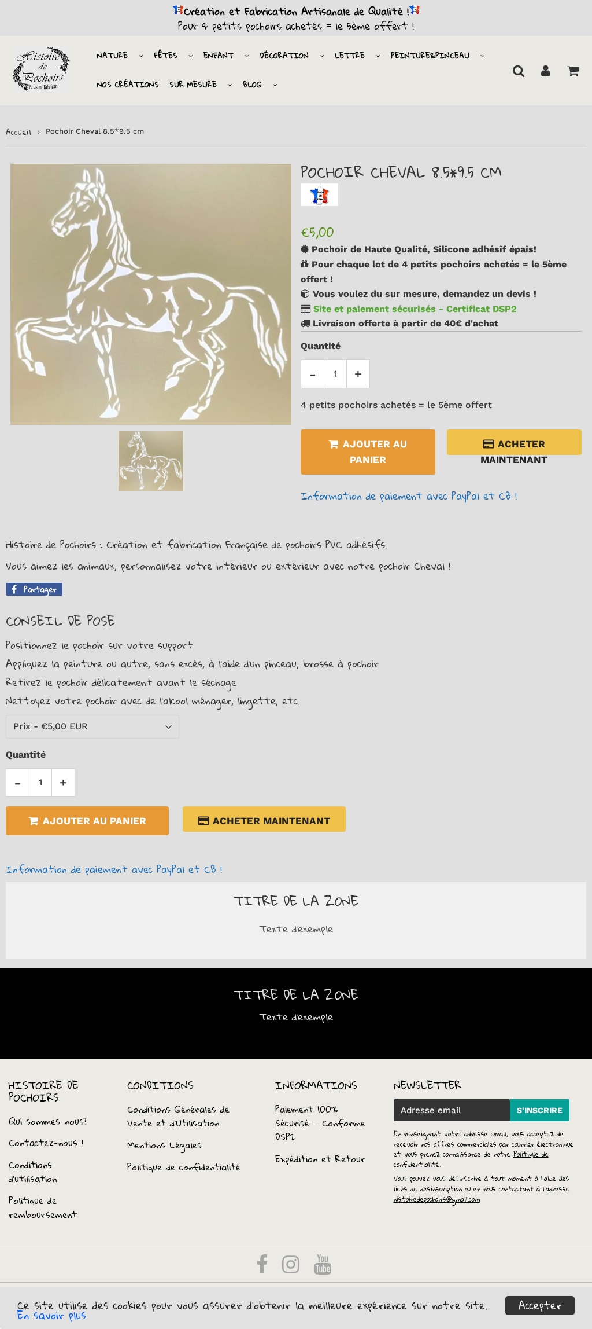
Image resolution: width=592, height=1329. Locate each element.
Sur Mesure (193, 84)
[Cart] (573, 70)
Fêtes (165, 56)
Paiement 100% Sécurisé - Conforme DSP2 (320, 1123)
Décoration (284, 56)
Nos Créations (128, 84)
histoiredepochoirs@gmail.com (437, 1199)
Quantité (321, 345)
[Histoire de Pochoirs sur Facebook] (264, 1268)
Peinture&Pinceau (430, 56)
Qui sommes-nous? (48, 1121)
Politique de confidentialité (183, 1167)
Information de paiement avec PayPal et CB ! (409, 496)
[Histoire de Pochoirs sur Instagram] (292, 1268)
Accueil (18, 132)
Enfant (219, 56)
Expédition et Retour (320, 1159)
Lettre (350, 56)
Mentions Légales (164, 1145)
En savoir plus (51, 1315)
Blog (252, 84)
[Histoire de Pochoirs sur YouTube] (322, 1268)
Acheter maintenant (513, 446)
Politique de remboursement (43, 1207)
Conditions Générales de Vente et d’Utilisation (178, 1116)
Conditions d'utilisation (33, 1171)
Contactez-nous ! (46, 1142)
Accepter (540, 1305)
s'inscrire (540, 1110)
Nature (112, 56)
